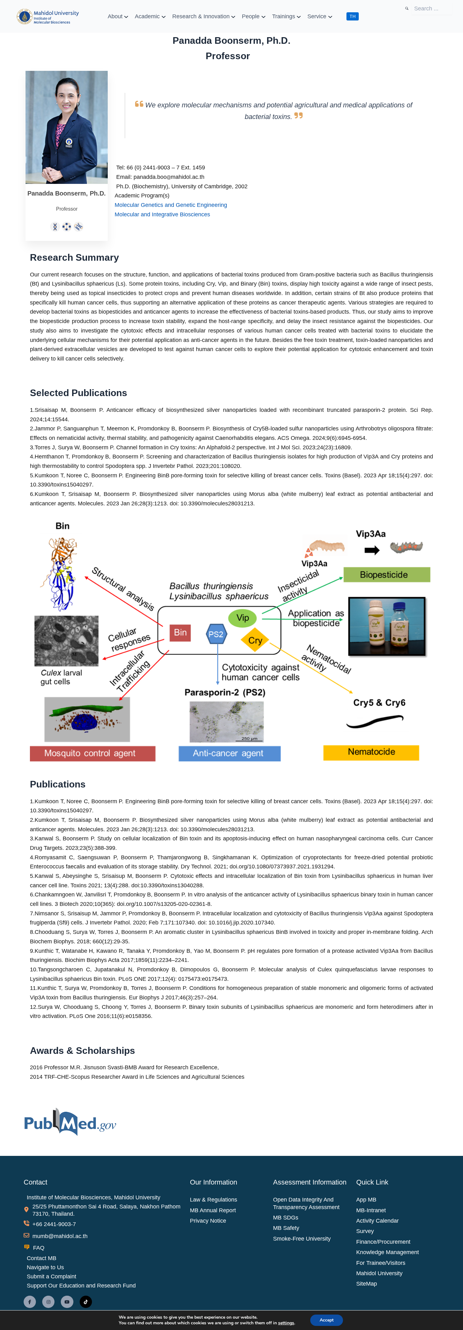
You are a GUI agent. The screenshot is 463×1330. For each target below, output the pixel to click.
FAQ (38, 1248)
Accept (327, 1320)
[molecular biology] (55, 226)
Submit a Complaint (51, 1276)
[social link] (30, 1302)
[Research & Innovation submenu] (233, 16)
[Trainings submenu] (298, 16)
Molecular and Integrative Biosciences (162, 214)
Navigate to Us (45, 1267)
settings (286, 1323)
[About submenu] (126, 16)
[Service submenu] (330, 16)
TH (353, 16)
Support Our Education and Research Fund (81, 1285)
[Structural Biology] (78, 226)
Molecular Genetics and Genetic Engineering (171, 205)
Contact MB (41, 1258)
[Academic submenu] (163, 16)
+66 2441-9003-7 (54, 1224)
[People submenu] (263, 16)
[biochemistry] (67, 226)
